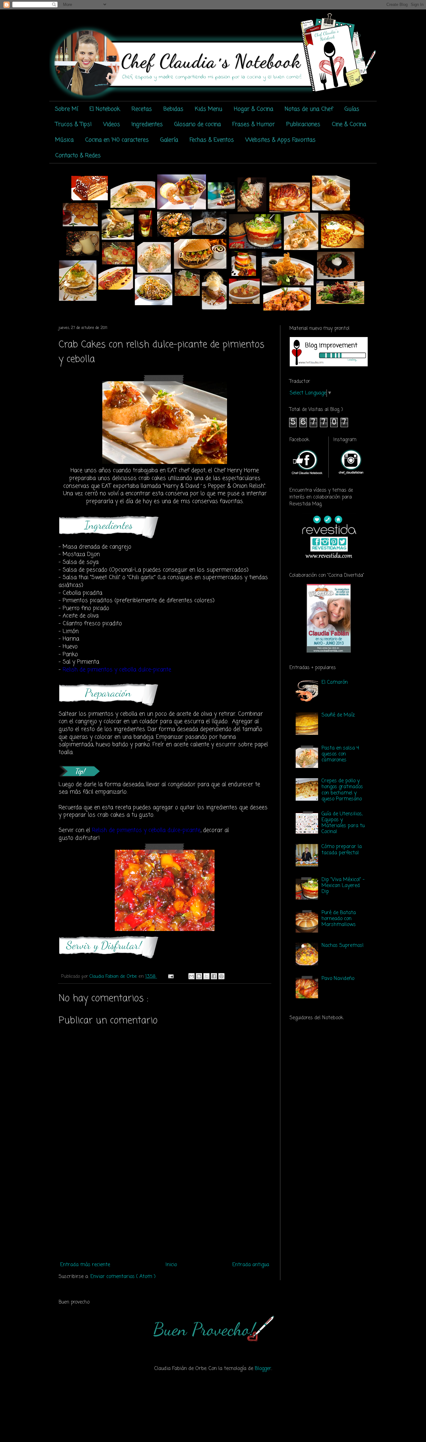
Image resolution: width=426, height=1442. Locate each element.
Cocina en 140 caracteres (117, 140)
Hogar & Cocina (253, 109)
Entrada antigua (250, 1265)
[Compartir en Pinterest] (221, 976)
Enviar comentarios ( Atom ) (123, 1276)
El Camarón (335, 682)
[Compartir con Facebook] (214, 976)
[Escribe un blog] (199, 976)
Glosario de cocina (197, 124)
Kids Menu (208, 109)
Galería (169, 140)
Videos (111, 124)
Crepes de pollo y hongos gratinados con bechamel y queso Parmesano (342, 790)
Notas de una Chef (309, 109)
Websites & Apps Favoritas (280, 140)
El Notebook (105, 109)
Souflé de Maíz (338, 715)
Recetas (142, 109)
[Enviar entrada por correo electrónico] (170, 976)
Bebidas (173, 109)
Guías (352, 109)
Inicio (171, 1265)
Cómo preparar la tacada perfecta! (342, 849)
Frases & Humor (253, 124)
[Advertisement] (164, 1213)
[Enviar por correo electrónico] (191, 976)
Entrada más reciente (85, 1265)
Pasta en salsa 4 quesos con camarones (340, 754)
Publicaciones (303, 124)
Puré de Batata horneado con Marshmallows (339, 918)
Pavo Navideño (338, 978)
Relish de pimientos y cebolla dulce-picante (146, 830)
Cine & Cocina (349, 124)
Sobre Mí (66, 109)
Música (64, 140)
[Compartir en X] (206, 976)
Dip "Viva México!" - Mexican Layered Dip (343, 885)
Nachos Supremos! (343, 945)
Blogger (263, 1368)
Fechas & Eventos (212, 140)
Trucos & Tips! (73, 124)
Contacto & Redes (78, 155)
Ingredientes (147, 124)
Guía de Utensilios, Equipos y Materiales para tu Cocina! (343, 823)
